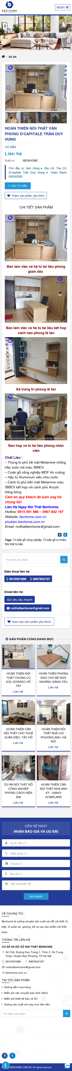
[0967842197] (6, 1065)
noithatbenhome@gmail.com (30, 608)
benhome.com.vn (32, 516)
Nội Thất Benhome (43, 506)
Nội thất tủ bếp (14, 544)
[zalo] (67, 1066)
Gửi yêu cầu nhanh (19, 599)
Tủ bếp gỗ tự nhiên (54, 539)
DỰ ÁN (12, 56)
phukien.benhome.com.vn (24, 521)
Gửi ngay (36, 896)
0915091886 (17, 578)
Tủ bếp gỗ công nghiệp (27, 539)
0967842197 (41, 578)
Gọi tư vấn (19, 185)
